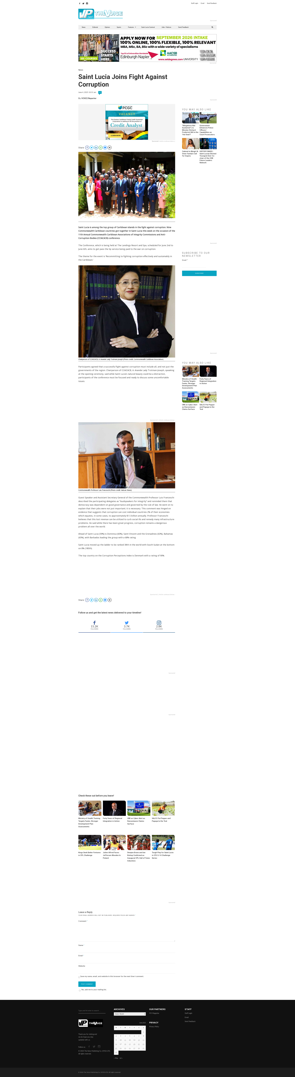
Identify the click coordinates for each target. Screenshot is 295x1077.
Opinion (107, 27)
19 (130, 1044)
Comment (83, 921)
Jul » (121, 1058)
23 (116, 1048)
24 (121, 1048)
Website (81, 966)
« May (116, 1058)
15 (143, 1040)
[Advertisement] (176, 14)
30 (116, 1052)
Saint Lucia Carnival (148, 27)
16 (116, 1044)
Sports (119, 27)
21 (139, 1044)
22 (143, 1044)
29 (143, 1048)
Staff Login (194, 3)
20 (134, 1044)
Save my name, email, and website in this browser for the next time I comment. (112, 976)
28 (139, 1048)
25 (125, 1048)
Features (131, 27)
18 (125, 1044)
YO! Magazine (154, 1013)
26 (130, 1048)
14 (139, 1040)
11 (125, 1040)
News (84, 27)
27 (134, 1048)
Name (81, 945)
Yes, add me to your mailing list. (94, 990)
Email (202, 3)
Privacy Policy (154, 1027)
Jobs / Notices (166, 27)
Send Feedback (212, 3)
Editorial (95, 27)
